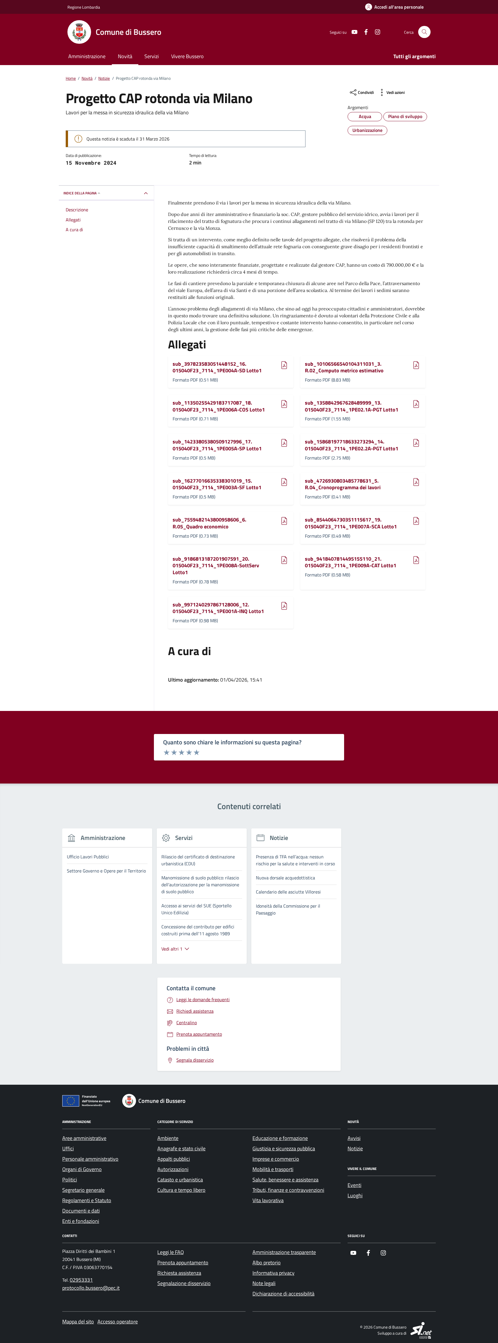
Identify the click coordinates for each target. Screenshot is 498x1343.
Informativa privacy (273, 1273)
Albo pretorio (266, 1262)
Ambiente (167, 1138)
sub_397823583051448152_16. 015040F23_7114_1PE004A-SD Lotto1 (217, 367)
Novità (125, 56)
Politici (69, 1179)
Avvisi (354, 1138)
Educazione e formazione (280, 1138)
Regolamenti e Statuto (86, 1200)
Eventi (354, 1185)
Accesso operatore (117, 1321)
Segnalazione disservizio (184, 1283)
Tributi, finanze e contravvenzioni (288, 1190)
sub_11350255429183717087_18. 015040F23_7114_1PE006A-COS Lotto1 (219, 406)
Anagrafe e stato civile (181, 1148)
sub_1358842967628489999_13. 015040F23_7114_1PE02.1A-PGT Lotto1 (351, 406)
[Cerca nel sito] (424, 32)
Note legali (264, 1283)
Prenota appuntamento (182, 1262)
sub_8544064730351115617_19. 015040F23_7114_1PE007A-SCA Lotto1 (351, 523)
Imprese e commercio (275, 1159)
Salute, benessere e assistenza (285, 1179)
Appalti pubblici (173, 1159)
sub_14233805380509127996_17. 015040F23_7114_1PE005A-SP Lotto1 (217, 445)
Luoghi (355, 1195)
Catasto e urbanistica (180, 1179)
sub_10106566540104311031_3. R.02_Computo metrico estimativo (344, 367)
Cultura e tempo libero (181, 1190)
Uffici (68, 1148)
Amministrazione (86, 56)
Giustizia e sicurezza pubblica (283, 1148)
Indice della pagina (80, 193)
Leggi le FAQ (170, 1252)
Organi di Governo (82, 1169)
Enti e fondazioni (80, 1221)
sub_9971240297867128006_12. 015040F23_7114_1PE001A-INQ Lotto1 (218, 608)
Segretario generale (83, 1190)
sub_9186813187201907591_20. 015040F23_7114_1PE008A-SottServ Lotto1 (216, 565)
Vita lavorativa (268, 1200)
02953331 (81, 1280)
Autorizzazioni (172, 1169)
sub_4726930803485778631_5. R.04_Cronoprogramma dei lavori (343, 484)
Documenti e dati (81, 1211)
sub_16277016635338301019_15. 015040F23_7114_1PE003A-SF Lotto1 (217, 484)
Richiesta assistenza (179, 1273)
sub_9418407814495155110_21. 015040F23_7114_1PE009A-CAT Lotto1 (350, 562)
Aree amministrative (84, 1138)
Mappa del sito (78, 1321)
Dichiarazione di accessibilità (283, 1294)
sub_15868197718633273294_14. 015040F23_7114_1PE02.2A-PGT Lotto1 (351, 445)
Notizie (355, 1148)
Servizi (151, 56)
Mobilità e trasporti (272, 1169)
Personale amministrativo (90, 1159)
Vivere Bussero (187, 56)
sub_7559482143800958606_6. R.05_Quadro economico (209, 523)
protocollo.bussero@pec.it (91, 1288)
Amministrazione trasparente (284, 1252)
